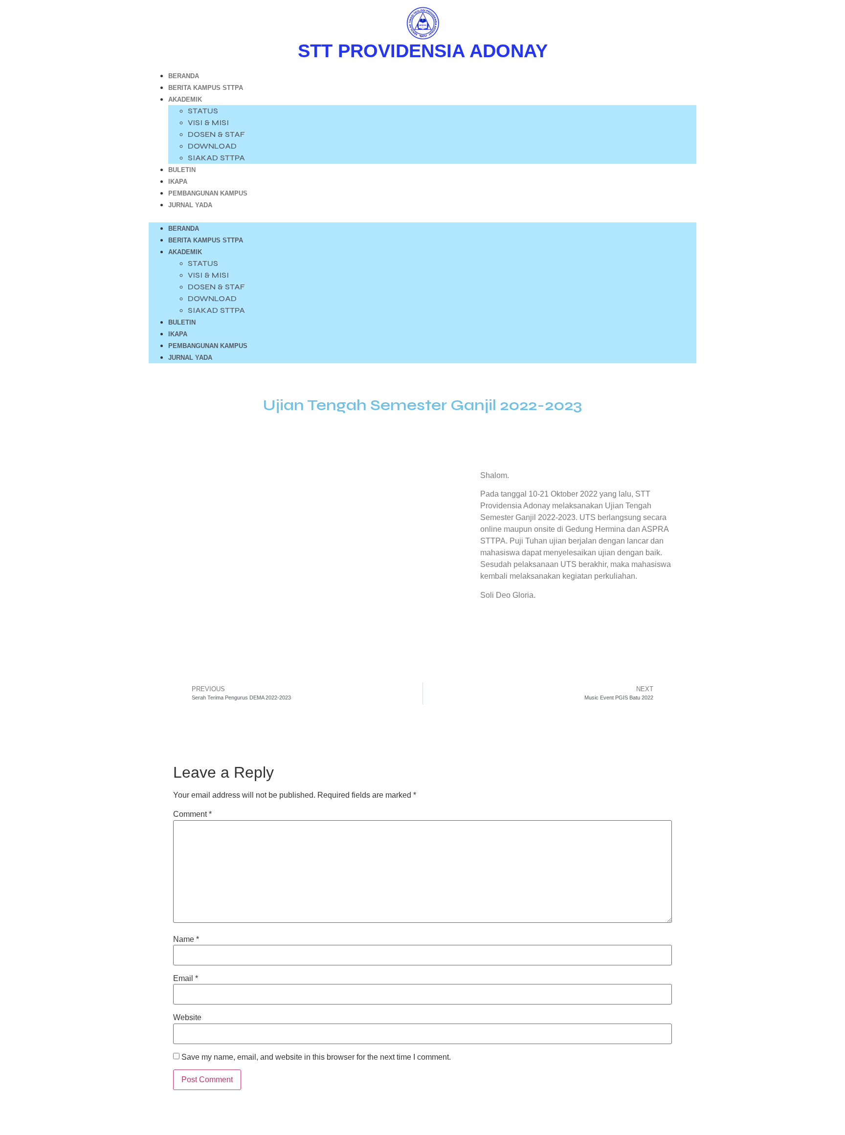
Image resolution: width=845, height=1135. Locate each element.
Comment (192, 814)
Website (187, 1018)
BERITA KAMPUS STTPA (205, 87)
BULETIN (182, 170)
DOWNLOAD (212, 146)
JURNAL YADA (190, 205)
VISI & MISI (208, 122)
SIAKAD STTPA (216, 157)
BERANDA (183, 76)
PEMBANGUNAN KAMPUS (207, 193)
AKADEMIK (185, 99)
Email (185, 978)
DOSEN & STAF (216, 134)
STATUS (203, 110)
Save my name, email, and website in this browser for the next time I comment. (316, 1057)
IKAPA (177, 181)
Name (186, 939)
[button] (422, 216)
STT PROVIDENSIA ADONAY (423, 51)
